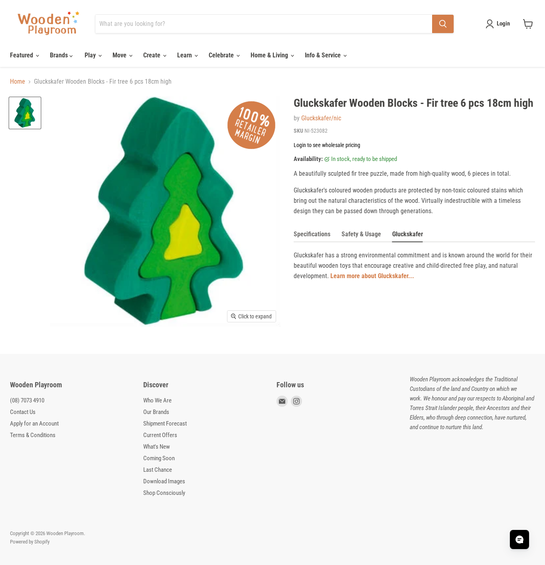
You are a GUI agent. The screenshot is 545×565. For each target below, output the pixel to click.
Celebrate (222, 55)
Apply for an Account (34, 423)
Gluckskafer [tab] (407, 234)
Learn (185, 55)
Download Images (164, 481)
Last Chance (157, 469)
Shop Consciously (164, 492)
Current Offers (160, 435)
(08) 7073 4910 (27, 400)
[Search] (443, 24)
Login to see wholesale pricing (327, 145)
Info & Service (323, 55)
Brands (59, 55)
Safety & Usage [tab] (361, 234)
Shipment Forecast (165, 423)
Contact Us (23, 412)
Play (91, 55)
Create (152, 55)
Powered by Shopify (29, 542)
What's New (156, 446)
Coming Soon (159, 458)
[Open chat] (519, 539)
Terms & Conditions (32, 435)
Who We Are (157, 400)
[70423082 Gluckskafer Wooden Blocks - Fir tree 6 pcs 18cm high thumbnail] (25, 113)
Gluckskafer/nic (321, 118)
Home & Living (270, 55)
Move (120, 55)
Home (17, 81)
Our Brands (156, 412)
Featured (22, 55)
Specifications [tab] (312, 234)
